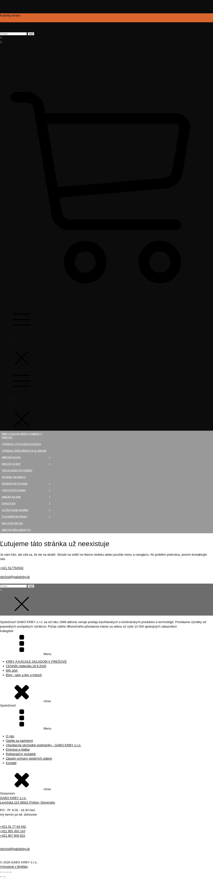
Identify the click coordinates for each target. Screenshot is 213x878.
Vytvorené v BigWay (14, 866)
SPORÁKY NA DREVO (14, 477)
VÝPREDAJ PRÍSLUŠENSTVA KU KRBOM (24, 451)
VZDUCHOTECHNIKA (14, 490)
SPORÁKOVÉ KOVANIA (15, 484)
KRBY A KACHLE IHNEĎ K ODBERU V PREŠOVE (22, 436)
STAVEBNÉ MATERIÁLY (14, 516)
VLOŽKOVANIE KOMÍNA (15, 510)
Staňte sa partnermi (19, 740)
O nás (10, 736)
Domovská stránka (8, 534)
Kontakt (11, 341)
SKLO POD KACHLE (12, 523)
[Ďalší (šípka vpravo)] (4, 876)
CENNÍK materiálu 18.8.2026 (26, 666)
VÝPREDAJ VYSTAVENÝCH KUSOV (21, 444)
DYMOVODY (9, 503)
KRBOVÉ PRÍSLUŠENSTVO (16, 530)
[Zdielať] (7, 872)
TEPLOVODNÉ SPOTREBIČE (17, 470)
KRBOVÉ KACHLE (11, 457)
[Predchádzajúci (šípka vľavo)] (1, 876)
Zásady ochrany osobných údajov (29, 758)
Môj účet (12, 336)
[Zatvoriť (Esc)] (11, 872)
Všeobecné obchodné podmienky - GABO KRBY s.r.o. (43, 745)
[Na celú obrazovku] (4, 872)
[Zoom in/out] (1, 872)
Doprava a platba (17, 749)
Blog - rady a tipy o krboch (24, 675)
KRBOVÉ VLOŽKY (11, 464)
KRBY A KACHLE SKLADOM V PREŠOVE (36, 661)
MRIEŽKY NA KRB (11, 497)
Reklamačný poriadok (21, 754)
